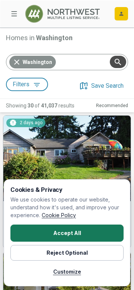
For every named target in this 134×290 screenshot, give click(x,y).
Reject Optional (67, 252)
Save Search (107, 85)
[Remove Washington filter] (16, 62)
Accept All (67, 233)
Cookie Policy (59, 215)
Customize (67, 271)
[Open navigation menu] (14, 14)
